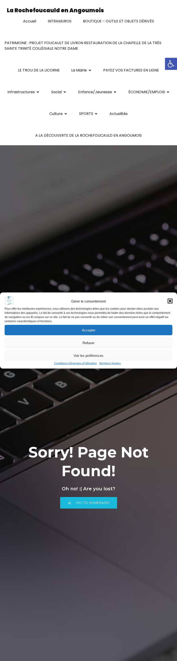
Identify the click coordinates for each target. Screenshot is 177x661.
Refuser (88, 343)
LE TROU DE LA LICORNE (39, 70)
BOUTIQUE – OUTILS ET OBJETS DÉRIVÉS (118, 21)
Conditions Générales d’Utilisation (75, 363)
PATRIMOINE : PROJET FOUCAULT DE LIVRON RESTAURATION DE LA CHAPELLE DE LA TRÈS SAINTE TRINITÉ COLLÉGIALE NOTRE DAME (83, 45)
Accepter (88, 330)
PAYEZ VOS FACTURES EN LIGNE (131, 70)
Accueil (29, 21)
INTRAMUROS (59, 21)
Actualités (118, 113)
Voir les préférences (88, 355)
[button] (171, 64)
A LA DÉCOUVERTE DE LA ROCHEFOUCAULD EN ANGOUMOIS (88, 135)
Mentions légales (110, 363)
